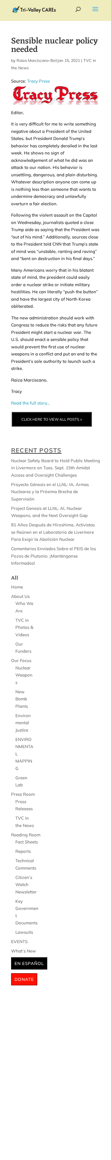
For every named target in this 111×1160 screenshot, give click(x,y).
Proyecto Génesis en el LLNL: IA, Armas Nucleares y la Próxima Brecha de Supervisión (50, 492)
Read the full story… (30, 403)
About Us (20, 596)
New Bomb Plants (21, 699)
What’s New (23, 951)
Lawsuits (24, 932)
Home (17, 587)
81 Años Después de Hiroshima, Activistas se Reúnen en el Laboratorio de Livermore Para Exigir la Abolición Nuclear (53, 532)
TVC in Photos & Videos (24, 627)
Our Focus (21, 660)
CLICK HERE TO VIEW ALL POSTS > (51, 419)
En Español (29, 963)
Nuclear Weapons (23, 675)
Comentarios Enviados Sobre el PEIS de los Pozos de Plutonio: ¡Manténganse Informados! (53, 556)
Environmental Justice (23, 723)
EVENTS (19, 941)
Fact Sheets (26, 842)
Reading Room (25, 834)
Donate (24, 979)
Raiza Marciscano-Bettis (39, 60)
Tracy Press (38, 81)
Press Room (23, 794)
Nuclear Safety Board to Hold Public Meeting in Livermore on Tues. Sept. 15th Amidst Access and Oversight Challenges (55, 468)
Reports (23, 851)
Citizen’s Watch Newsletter (26, 885)
